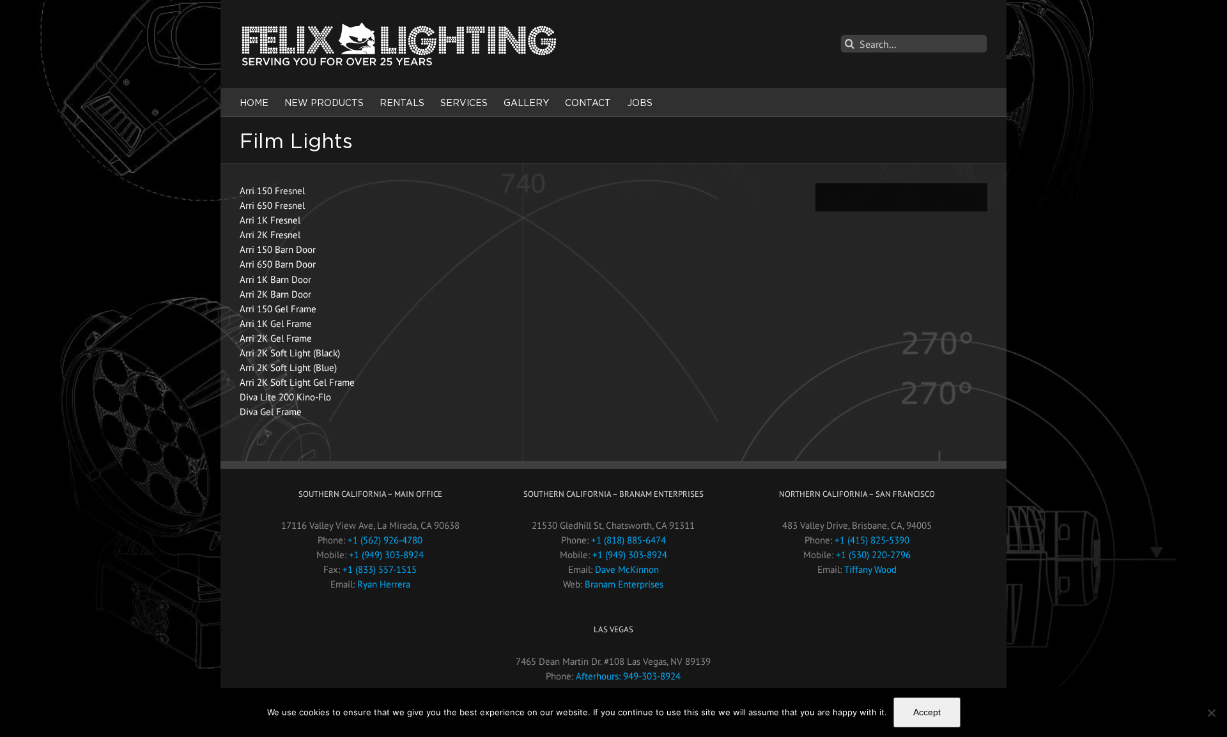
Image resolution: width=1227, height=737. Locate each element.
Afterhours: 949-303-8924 (628, 676)
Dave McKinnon (627, 569)
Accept (927, 712)
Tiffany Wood (870, 569)
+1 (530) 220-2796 (873, 555)
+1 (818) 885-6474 (628, 540)
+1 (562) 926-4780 (385, 540)
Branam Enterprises (624, 584)
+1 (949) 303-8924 (386, 555)
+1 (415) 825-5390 (872, 540)
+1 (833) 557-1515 (380, 569)
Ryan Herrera (383, 584)
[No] (1211, 712)
